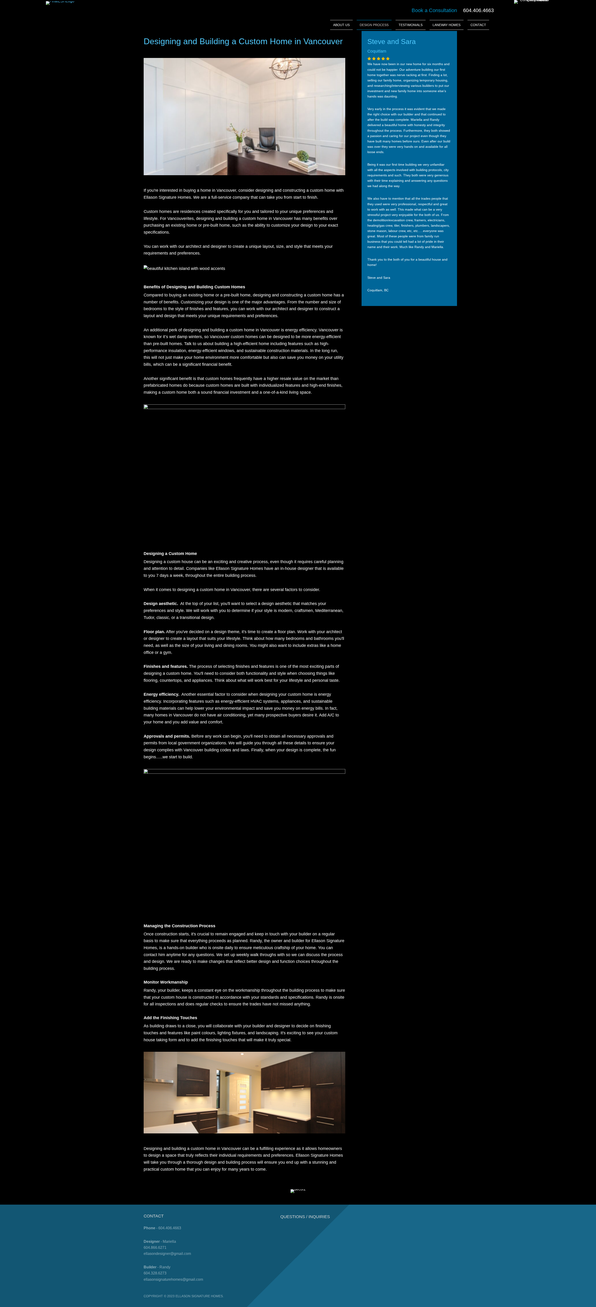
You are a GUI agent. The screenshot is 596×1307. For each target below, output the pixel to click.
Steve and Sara (391, 41)
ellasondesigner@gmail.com (167, 1254)
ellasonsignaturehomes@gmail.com (173, 1279)
